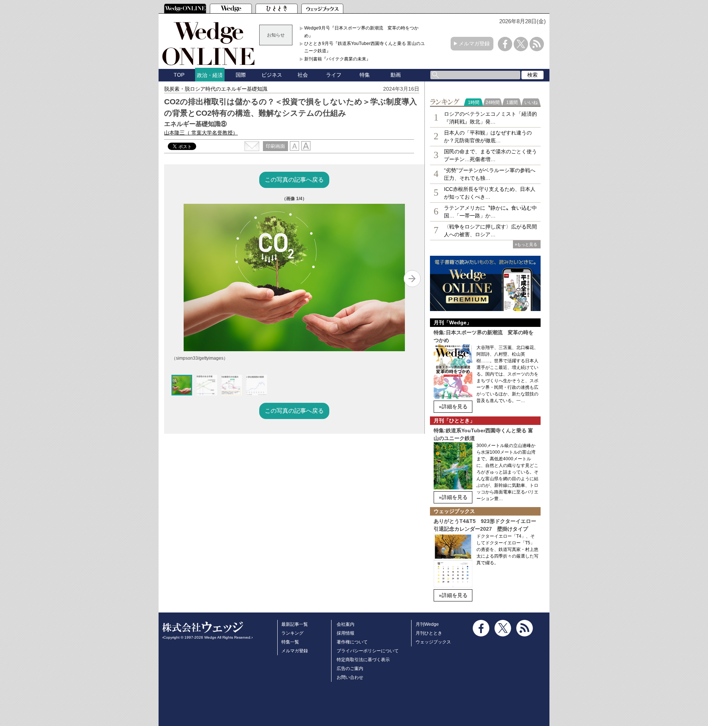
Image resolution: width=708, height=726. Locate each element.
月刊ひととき (429, 633)
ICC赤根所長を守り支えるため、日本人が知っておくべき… (489, 193)
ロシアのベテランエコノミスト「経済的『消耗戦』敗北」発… (490, 118)
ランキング (292, 633)
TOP (179, 75)
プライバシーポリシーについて (368, 650)
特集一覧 (290, 642)
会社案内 (345, 624)
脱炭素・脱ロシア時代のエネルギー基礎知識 (215, 89)
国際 (241, 75)
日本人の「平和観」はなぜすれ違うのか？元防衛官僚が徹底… (488, 136)
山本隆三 (201, 133)
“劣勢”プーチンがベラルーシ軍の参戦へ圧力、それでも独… (489, 174)
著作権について (352, 642)
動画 (396, 75)
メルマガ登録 (474, 43)
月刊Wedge (427, 624)
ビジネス (271, 75)
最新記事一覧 (294, 624)
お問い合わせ (350, 677)
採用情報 (345, 633)
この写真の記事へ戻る (294, 180)
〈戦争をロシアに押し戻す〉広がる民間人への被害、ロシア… (490, 230)
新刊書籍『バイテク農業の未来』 (337, 59)
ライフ (333, 75)
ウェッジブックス (433, 642)
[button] (181, 385)
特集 (365, 75)
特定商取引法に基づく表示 (363, 659)
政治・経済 (210, 75)
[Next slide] (412, 278)
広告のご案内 (350, 668)
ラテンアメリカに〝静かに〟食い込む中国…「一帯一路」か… (490, 212)
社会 (303, 75)
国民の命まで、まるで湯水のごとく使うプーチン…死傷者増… (490, 155)
